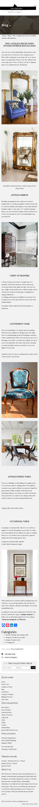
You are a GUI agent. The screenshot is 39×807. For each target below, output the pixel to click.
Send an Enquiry (10, 657)
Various (4, 725)
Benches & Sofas (7, 712)
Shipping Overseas (7, 697)
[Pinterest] (12, 798)
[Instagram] (8, 798)
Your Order (5, 699)
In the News (5, 692)
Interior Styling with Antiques (16, 635)
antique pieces (29, 55)
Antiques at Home (7, 687)
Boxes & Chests (6, 710)
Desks (3, 720)
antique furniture (27, 614)
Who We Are (5, 684)
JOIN (33, 667)
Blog (9, 36)
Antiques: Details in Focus (14, 637)
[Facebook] (4, 798)
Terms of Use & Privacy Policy (30, 804)
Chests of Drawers (7, 715)
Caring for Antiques (8, 694)
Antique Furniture (12, 640)
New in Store (5, 707)
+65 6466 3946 (9, 654)
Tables (4, 722)
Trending (9, 642)
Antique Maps (6, 727)
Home (4, 36)
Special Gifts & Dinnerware (10, 730)
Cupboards (5, 717)
